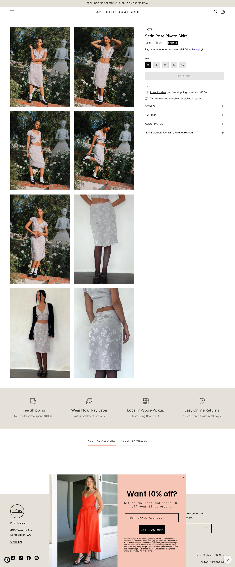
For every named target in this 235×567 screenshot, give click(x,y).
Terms (149, 551)
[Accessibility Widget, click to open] (7, 560)
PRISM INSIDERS (95, 3)
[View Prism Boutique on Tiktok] (20, 557)
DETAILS (150, 106)
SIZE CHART (152, 115)
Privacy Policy (139, 551)
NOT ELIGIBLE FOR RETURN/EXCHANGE (169, 132)
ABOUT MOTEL (154, 123)
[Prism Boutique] (117, 12)
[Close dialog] (183, 477)
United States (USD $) (208, 555)
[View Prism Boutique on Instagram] (12, 557)
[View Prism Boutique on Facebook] (28, 557)
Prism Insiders (158, 92)
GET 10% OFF (152, 529)
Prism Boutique (18, 523)
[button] (215, 11)
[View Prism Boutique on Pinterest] (36, 557)
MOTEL (149, 29)
